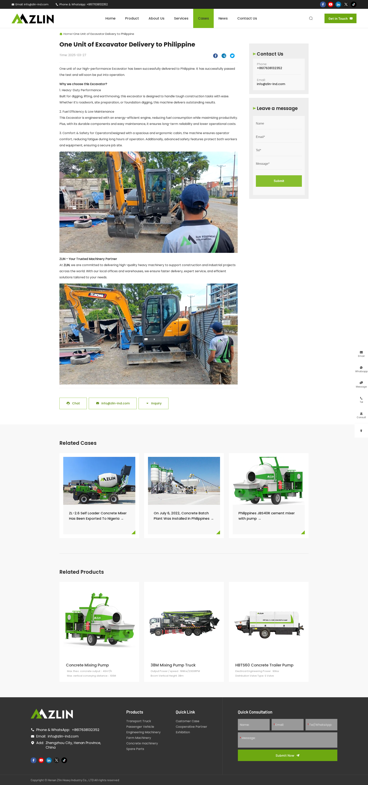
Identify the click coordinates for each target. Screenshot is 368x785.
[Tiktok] (353, 4)
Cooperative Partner (191, 726)
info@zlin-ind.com (36, 4)
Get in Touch (341, 18)
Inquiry (153, 403)
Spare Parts (135, 749)
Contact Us (247, 18)
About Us (156, 18)
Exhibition (183, 732)
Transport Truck (138, 721)
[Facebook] (323, 4)
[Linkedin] (338, 4)
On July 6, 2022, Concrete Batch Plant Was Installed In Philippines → (184, 516)
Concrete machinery (142, 743)
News (223, 18)
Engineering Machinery (143, 732)
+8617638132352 (97, 4)
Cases (203, 18)
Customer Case (187, 721)
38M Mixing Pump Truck (173, 665)
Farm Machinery (138, 738)
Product (132, 18)
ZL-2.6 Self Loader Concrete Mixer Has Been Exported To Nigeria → (98, 516)
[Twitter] (346, 4)
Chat (73, 403)
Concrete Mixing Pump (87, 665)
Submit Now (285, 755)
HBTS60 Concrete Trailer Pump (264, 665)
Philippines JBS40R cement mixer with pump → (266, 516)
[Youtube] (331, 4)
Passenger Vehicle (140, 726)
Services (181, 18)
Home (110, 18)
